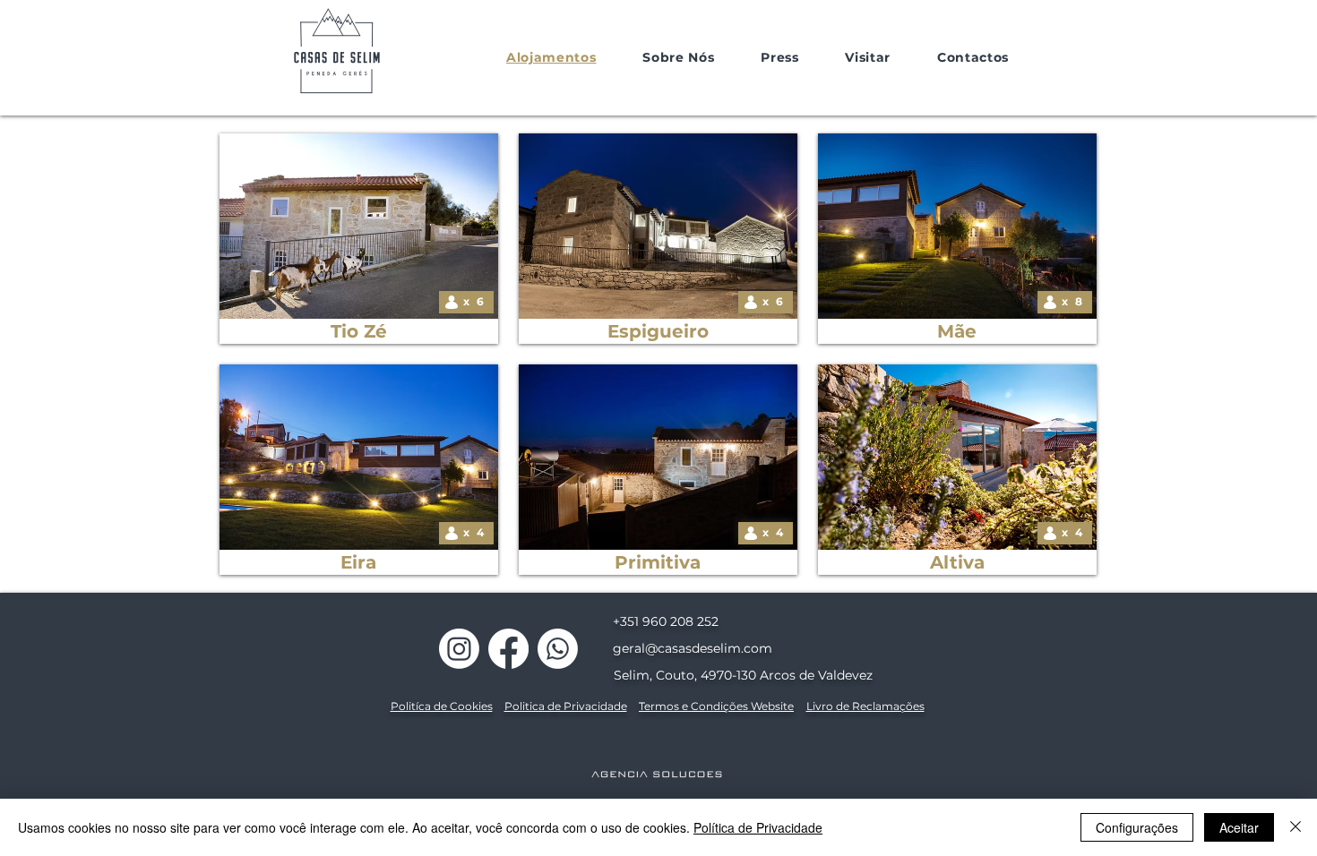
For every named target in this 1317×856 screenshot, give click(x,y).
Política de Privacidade (757, 827)
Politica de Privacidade (565, 706)
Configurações (1137, 827)
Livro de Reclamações (865, 706)
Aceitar (1239, 827)
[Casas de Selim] (459, 649)
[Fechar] (1295, 827)
